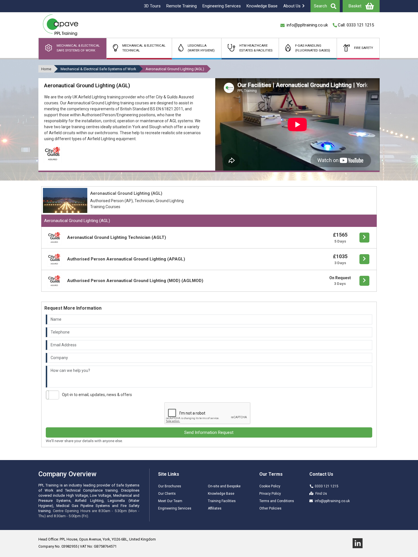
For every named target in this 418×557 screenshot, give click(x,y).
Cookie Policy (269, 486)
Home (46, 69)
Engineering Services (174, 508)
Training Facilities (222, 501)
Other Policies (270, 508)
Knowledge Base (221, 494)
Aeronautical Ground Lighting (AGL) (175, 69)
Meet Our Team (170, 501)
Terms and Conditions (276, 501)
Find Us (321, 494)
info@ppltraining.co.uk (332, 501)
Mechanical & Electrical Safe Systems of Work (98, 69)
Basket (355, 6)
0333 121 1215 (326, 486)
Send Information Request (208, 432)
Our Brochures (169, 486)
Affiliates (215, 508)
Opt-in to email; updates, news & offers (97, 394)
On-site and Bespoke (224, 486)
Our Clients (167, 494)
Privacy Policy (270, 494)
